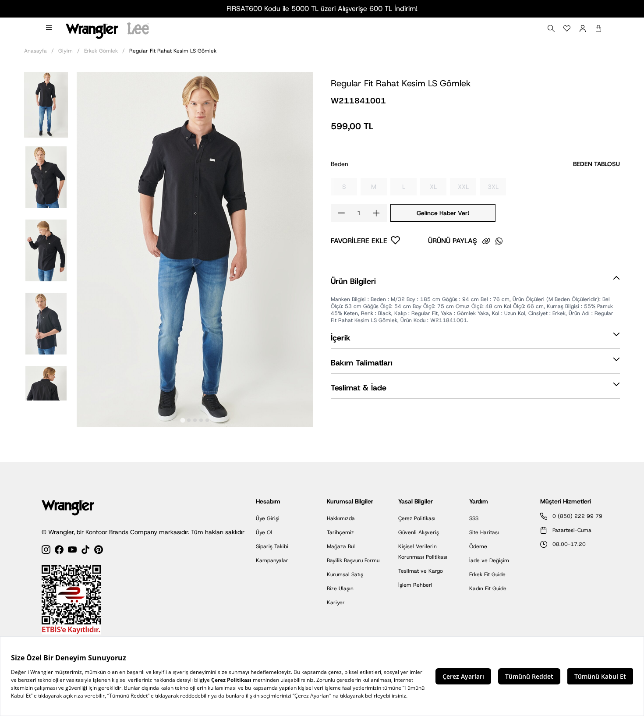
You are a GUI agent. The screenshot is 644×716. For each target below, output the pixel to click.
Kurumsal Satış (345, 574)
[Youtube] (72, 551)
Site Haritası (484, 532)
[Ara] (551, 28)
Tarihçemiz (340, 532)
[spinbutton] (359, 213)
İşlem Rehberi (415, 584)
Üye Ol (264, 532)
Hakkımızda (341, 518)
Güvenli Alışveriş (418, 532)
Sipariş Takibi (272, 546)
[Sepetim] (598, 28)
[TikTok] (85, 551)
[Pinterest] (98, 551)
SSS (473, 518)
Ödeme (478, 546)
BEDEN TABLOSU (596, 164)
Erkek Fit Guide (487, 574)
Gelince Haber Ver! (443, 213)
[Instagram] (46, 551)
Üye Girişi (268, 518)
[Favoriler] (566, 28)
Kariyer (336, 602)
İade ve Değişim (489, 560)
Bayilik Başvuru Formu (353, 560)
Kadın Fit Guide (487, 588)
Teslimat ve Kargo (420, 570)
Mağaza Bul (341, 546)
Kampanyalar (272, 560)
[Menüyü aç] (49, 28)
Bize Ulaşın (340, 588)
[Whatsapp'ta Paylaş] (498, 241)
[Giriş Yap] (582, 28)
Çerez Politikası (416, 518)
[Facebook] (59, 551)
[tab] (182, 420)
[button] (46, 104)
